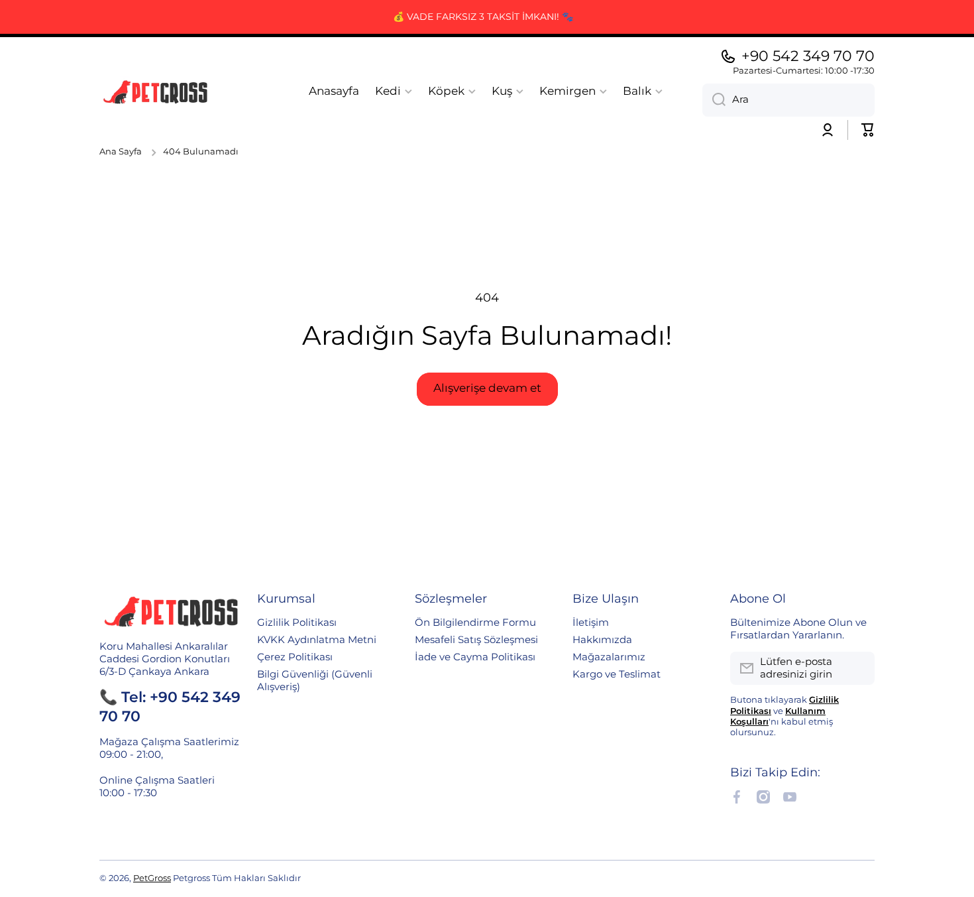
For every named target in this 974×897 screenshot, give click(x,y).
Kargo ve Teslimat (616, 674)
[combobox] (788, 100)
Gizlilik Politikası (297, 622)
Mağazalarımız (608, 657)
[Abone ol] (858, 668)
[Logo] (155, 91)
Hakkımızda (602, 640)
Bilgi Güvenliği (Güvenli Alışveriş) (314, 680)
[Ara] (714, 100)
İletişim (590, 622)
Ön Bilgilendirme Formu (475, 622)
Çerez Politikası (295, 657)
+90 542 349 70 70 (808, 56)
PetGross (152, 878)
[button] (868, 130)
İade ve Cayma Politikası (475, 657)
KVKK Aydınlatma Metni (316, 640)
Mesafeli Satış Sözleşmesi (476, 640)
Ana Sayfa (120, 151)
